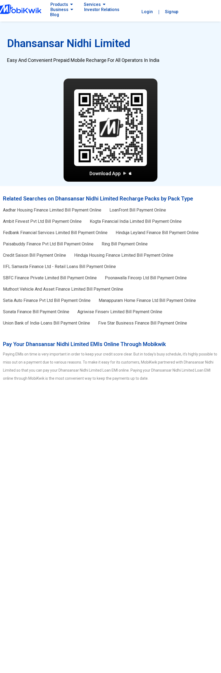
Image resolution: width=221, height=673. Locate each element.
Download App (105, 173)
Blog (54, 14)
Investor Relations (101, 9)
